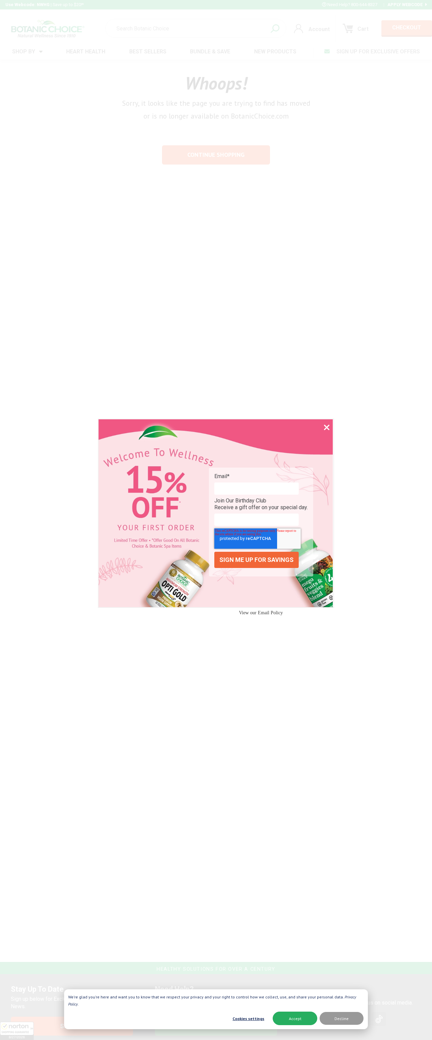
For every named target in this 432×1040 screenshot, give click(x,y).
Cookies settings (248, 1018)
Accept (295, 1018)
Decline (341, 1018)
